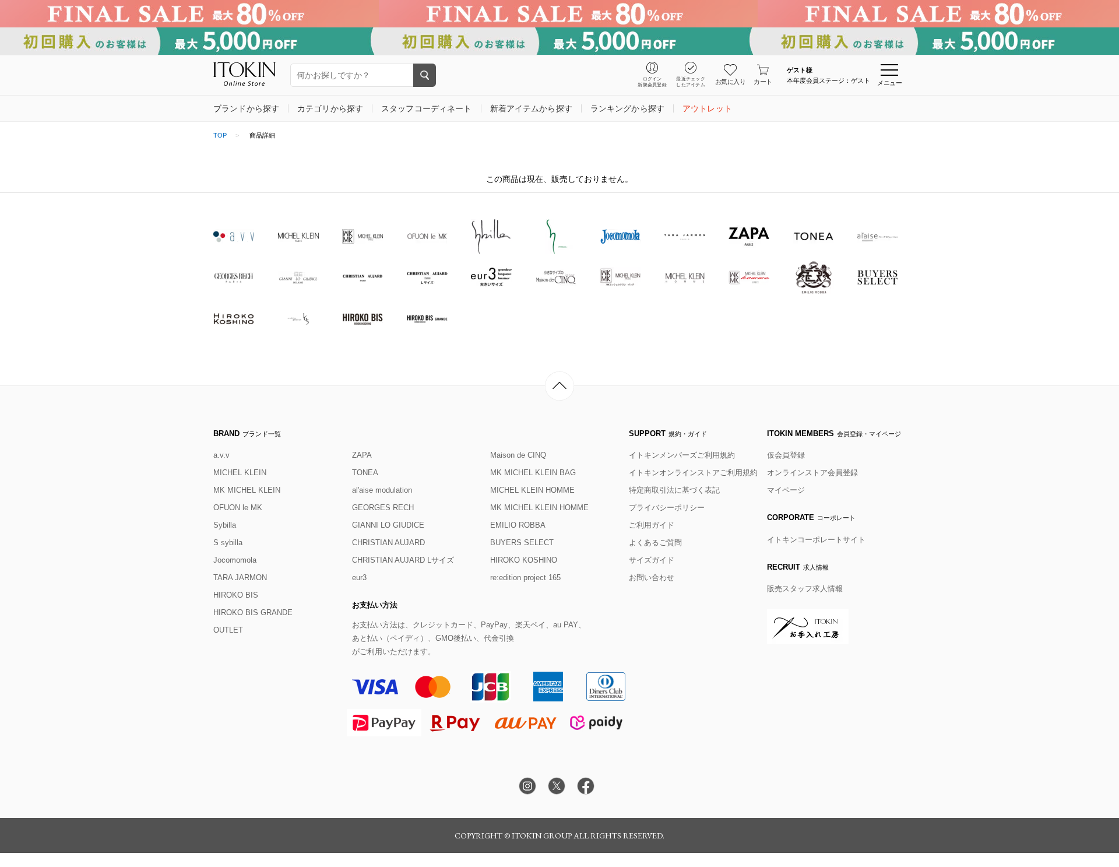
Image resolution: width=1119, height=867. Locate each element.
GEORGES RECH (383, 507)
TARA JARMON (240, 577)
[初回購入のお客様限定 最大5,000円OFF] (559, 41)
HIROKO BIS (235, 595)
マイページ (786, 490)
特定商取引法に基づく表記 (674, 490)
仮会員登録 (786, 455)
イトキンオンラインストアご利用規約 (693, 472)
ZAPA (362, 455)
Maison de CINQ (518, 455)
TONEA (365, 472)
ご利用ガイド (651, 525)
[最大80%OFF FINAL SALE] (559, 13)
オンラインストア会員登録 (812, 472)
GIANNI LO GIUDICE (388, 525)
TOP (220, 135)
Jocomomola (234, 560)
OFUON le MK (237, 507)
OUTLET (228, 630)
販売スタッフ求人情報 (805, 588)
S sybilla (227, 542)
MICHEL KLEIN (239, 472)
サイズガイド (651, 560)
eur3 (359, 577)
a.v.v (221, 455)
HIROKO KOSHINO (523, 560)
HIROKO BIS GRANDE (253, 612)
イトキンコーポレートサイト (816, 539)
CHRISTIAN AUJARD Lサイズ (403, 560)
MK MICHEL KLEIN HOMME (539, 507)
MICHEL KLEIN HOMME (532, 490)
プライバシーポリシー (667, 507)
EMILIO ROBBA (518, 525)
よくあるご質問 (655, 542)
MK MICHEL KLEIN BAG (533, 472)
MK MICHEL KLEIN (246, 490)
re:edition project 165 (525, 577)
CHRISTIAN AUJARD (388, 542)
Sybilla (224, 525)
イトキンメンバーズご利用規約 (682, 455)
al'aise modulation (382, 490)
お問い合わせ (651, 577)
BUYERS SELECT (522, 542)
